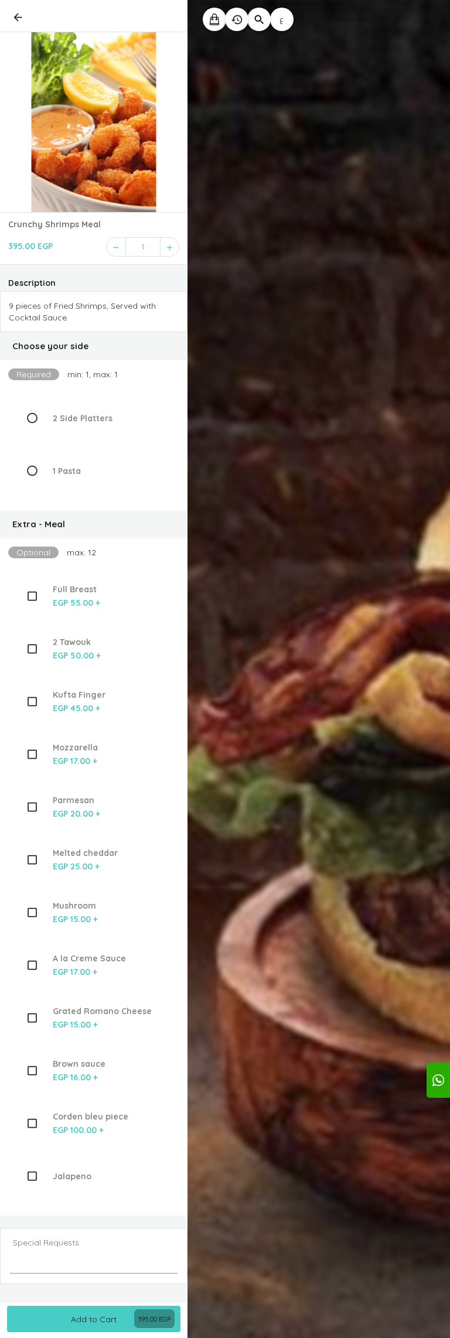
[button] (94, 346)
